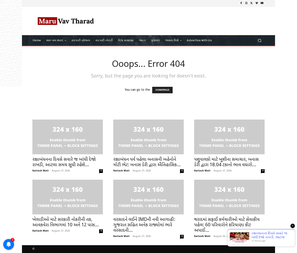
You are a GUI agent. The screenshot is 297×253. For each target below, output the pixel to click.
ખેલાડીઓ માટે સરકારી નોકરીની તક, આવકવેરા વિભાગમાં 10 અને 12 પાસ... (65, 222)
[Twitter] (251, 3)
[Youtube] (262, 3)
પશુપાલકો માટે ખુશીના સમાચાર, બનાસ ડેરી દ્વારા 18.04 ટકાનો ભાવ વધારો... (226, 162)
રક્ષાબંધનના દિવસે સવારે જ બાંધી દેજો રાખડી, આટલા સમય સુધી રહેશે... (64, 162)
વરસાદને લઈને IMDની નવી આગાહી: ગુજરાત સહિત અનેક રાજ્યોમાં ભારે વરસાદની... (144, 225)
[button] (259, 40)
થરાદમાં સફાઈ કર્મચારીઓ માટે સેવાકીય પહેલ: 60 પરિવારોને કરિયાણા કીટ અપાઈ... (227, 225)
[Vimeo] (256, 3)
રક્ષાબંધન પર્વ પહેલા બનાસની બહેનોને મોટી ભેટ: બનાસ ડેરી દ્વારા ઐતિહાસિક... (147, 162)
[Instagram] (246, 3)
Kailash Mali (40, 170)
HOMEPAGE (162, 90)
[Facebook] (241, 3)
